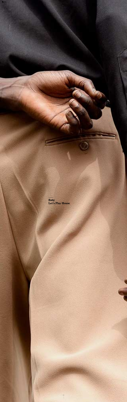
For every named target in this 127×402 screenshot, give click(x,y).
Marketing (52, 197)
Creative (49, 197)
